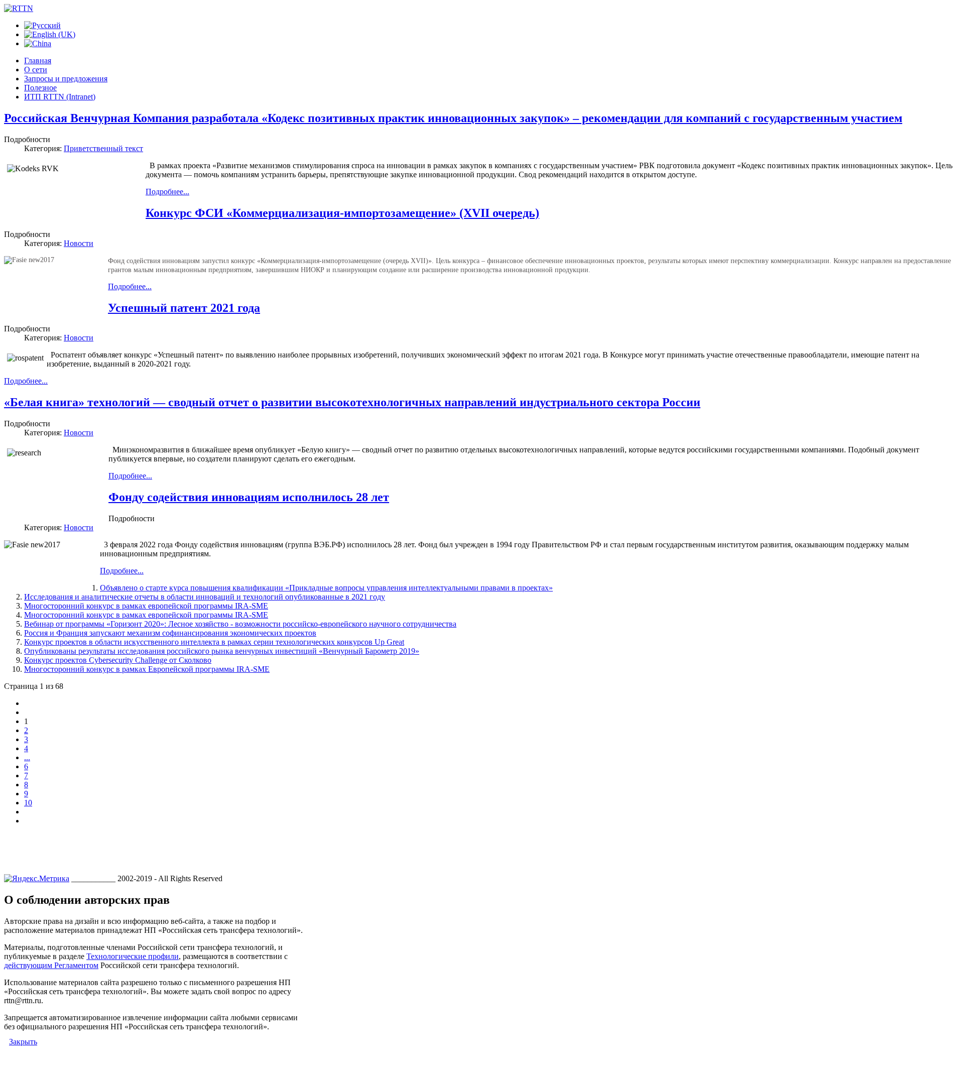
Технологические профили (132, 956)
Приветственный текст (103, 148)
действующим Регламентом (51, 965)
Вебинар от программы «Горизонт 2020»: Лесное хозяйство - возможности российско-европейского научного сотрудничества (240, 624)
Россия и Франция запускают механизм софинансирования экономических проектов (170, 633)
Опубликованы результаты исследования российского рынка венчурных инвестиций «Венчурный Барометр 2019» (221, 651)
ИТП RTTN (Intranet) (59, 96)
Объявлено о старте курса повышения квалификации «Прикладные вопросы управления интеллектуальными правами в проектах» (326, 587)
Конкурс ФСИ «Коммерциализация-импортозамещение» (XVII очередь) (342, 212)
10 (28, 802)
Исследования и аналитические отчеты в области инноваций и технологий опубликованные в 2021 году (204, 596)
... (27, 757)
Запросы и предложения (65, 78)
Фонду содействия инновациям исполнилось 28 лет (248, 497)
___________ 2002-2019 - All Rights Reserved (146, 878)
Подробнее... (167, 191)
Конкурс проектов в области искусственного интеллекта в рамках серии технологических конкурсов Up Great (214, 642)
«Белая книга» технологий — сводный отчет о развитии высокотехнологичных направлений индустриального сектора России (352, 402)
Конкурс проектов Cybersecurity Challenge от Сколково (117, 660)
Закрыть (23, 1041)
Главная (37, 60)
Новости (78, 243)
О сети (35, 69)
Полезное (40, 87)
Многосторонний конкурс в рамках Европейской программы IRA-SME (147, 669)
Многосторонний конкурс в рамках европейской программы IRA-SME (146, 606)
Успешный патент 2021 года (184, 307)
